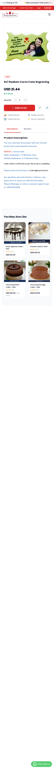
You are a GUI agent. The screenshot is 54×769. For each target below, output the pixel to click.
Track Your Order (26, 8)
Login (39, 8)
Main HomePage (9, 8)
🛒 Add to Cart (19, 108)
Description (12, 129)
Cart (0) (47, 8)
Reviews (27, 129)
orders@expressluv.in (39, 170)
